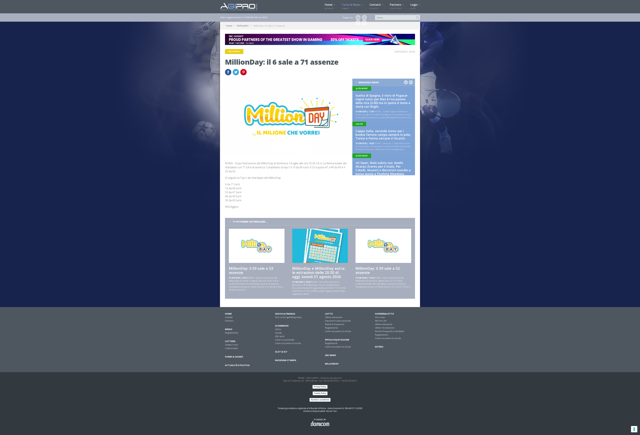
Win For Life (381, 320)
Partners (396, 6)
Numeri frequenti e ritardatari (389, 331)
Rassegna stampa (285, 360)
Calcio (278, 329)
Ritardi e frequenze (334, 324)
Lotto (329, 313)
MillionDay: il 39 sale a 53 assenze (251, 270)
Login (414, 6)
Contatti (375, 6)
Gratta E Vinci (231, 344)
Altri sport (279, 336)
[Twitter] (363, 22)
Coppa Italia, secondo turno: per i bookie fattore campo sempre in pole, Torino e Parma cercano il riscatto (383, 134)
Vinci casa (380, 317)
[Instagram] (363, 17)
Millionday (332, 363)
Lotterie (230, 341)
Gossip (278, 332)
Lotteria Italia (231, 348)
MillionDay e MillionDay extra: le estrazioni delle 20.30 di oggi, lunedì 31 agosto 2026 (318, 272)
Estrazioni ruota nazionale (338, 320)
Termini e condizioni (320, 400)
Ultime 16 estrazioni (384, 327)
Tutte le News (351, 6)
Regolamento (231, 332)
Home (329, 6)
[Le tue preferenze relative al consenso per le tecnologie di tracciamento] (634, 429)
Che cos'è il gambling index (288, 317)
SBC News (330, 355)
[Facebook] (357, 22)
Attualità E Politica (237, 365)
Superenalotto (384, 313)
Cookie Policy (320, 393)
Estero (379, 346)
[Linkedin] (357, 17)
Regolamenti (331, 343)
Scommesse (281, 325)
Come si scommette (284, 339)
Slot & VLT (281, 351)
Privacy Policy (320, 387)
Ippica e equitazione (337, 339)
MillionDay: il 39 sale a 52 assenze (378, 270)
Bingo (228, 329)
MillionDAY (243, 25)
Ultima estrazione (333, 317)
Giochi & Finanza (285, 313)
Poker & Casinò (234, 356)
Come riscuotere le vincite (288, 343)
